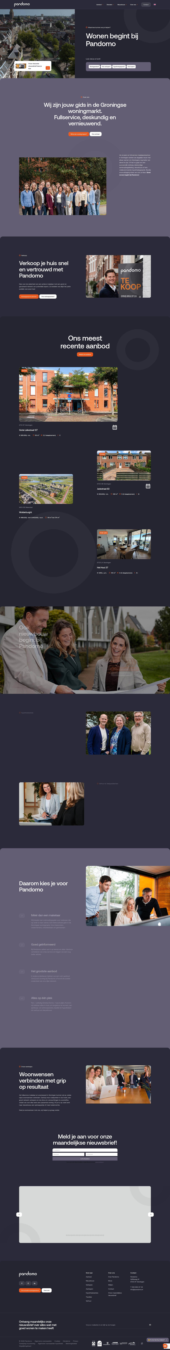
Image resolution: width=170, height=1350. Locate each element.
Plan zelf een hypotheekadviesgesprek (52, 762)
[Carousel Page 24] (103, 1235)
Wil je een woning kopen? (79, 134)
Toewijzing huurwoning (27, 1343)
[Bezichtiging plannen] (115, 427)
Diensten (109, 4)
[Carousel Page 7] (76, 1235)
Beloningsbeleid (71, 1343)
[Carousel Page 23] (101, 1235)
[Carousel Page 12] (84, 1235)
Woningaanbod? (94, 66)
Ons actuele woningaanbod (30, 1290)
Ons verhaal (95, 134)
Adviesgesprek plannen (28, 296)
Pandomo (28, 1341)
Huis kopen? (131, 66)
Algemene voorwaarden (43, 1341)
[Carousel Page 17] (92, 1235)
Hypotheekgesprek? (119, 66)
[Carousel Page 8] (77, 1235)
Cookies (57, 1341)
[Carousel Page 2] (68, 1235)
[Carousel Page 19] (95, 1235)
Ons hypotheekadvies (28, 762)
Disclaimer (66, 1341)
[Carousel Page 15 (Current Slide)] (89, 1235)
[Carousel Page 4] (71, 1235)
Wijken (110, 1285)
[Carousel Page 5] (73, 1235)
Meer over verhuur (105, 828)
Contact (145, 4)
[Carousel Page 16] (90, 1235)
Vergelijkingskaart (25, 1346)
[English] (155, 4)
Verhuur (88, 1301)
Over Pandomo (113, 1277)
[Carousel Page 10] (81, 1235)
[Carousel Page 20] (97, 1235)
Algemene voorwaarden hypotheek (50, 1343)
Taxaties (89, 1297)
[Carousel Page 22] (100, 1235)
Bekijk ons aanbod (85, 354)
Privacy (75, 1341)
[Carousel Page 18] (93, 1235)
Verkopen (89, 1285)
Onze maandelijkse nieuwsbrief (115, 1294)
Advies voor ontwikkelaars (121, 674)
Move (110, 1281)
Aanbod (99, 4)
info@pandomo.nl (136, 1289)
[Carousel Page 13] (85, 1235)
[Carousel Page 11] (82, 1235)
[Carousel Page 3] (69, 1235)
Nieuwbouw (121, 4)
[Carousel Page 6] (74, 1235)
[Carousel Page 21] (98, 1235)
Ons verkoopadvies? (47, 296)
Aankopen (89, 1289)
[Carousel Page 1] (66, 1235)
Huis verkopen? (106, 66)
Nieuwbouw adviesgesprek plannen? (125, 669)
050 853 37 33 (137, 1287)
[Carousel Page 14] (87, 1235)
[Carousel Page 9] (79, 1235)
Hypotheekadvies (92, 1293)
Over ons (133, 4)
